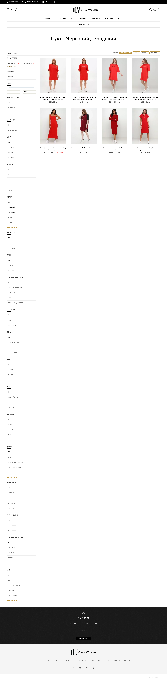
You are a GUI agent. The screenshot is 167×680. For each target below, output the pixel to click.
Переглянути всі (12, 227)
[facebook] (73, 668)
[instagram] (79, 668)
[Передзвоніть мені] (154, 10)
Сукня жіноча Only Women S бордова (83, 148)
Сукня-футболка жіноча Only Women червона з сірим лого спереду (53, 98)
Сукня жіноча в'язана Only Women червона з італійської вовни (114, 149)
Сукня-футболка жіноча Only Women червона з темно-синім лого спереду (114, 98)
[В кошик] (39, 90)
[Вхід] (16, 10)
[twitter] (93, 668)
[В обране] (39, 85)
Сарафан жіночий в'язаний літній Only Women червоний (53, 149)
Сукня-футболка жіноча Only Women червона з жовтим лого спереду (145, 98)
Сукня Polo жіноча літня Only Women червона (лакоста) (144, 149)
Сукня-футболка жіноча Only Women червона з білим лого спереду (83, 98)
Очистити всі (11, 66)
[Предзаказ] (69, 141)
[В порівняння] (39, 80)
